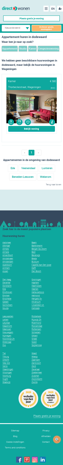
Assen (5, 271)
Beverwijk (36, 255)
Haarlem (35, 282)
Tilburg (6, 356)
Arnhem (6, 268)
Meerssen (7, 329)
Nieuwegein (8, 332)
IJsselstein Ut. (38, 305)
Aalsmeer (7, 242)
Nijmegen (7, 335)
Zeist (34, 366)
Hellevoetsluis (38, 292)
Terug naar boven (53, 184)
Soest (34, 342)
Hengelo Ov (37, 298)
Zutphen (35, 375)
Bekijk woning (31, 128)
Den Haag (7, 279)
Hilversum (36, 301)
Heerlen (35, 289)
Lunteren (47, 168)
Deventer (6, 282)
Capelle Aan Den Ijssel (41, 264)
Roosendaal (37, 326)
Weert (34, 353)
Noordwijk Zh (9, 338)
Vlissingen (7, 372)
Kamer (32, 48)
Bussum (35, 261)
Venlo (5, 366)
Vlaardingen (8, 369)
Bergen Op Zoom (39, 248)
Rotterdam (36, 329)
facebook (19, 460)
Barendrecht (37, 245)
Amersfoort (8, 255)
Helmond (36, 295)
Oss (4, 345)
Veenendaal (28, 168)
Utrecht (6, 359)
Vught (5, 379)
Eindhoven (7, 292)
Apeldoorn (7, 264)
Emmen (6, 295)
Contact (46, 442)
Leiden (5, 319)
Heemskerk (36, 285)
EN (53, 8)
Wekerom (45, 177)
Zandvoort (36, 363)
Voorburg (7, 375)
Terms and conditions (15, 447)
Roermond (36, 322)
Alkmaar (6, 245)
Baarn (34, 242)
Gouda (5, 308)
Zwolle (34, 382)
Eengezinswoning (48, 48)
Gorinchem (7, 305)
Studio (23, 48)
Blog (15, 436)
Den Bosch (36, 271)
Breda (34, 258)
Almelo (6, 248)
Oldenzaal (7, 342)
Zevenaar (36, 369)
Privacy (46, 430)
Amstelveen (8, 258)
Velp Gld (6, 363)
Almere (6, 252)
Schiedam (36, 332)
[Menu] (46, 8)
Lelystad (6, 322)
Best (33, 252)
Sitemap (15, 430)
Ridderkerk (36, 316)
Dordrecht (7, 285)
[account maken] (60, 8)
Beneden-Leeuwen (23, 177)
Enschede (7, 298)
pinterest (27, 460)
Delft (34, 268)
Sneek (34, 338)
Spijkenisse (37, 345)
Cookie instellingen (15, 442)
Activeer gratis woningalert (46, 28)
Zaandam (36, 359)
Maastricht (7, 326)
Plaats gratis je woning (31, 18)
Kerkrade (35, 308)
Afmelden (46, 436)
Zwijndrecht (37, 379)
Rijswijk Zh (36, 319)
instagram (35, 460)
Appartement (9, 48)
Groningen (36, 279)
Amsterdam (8, 261)
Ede (13, 168)
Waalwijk (6, 382)
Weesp (35, 356)
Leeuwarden (8, 316)
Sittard (34, 335)
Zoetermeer (37, 372)
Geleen (6, 301)
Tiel (4, 353)
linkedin (43, 460)
